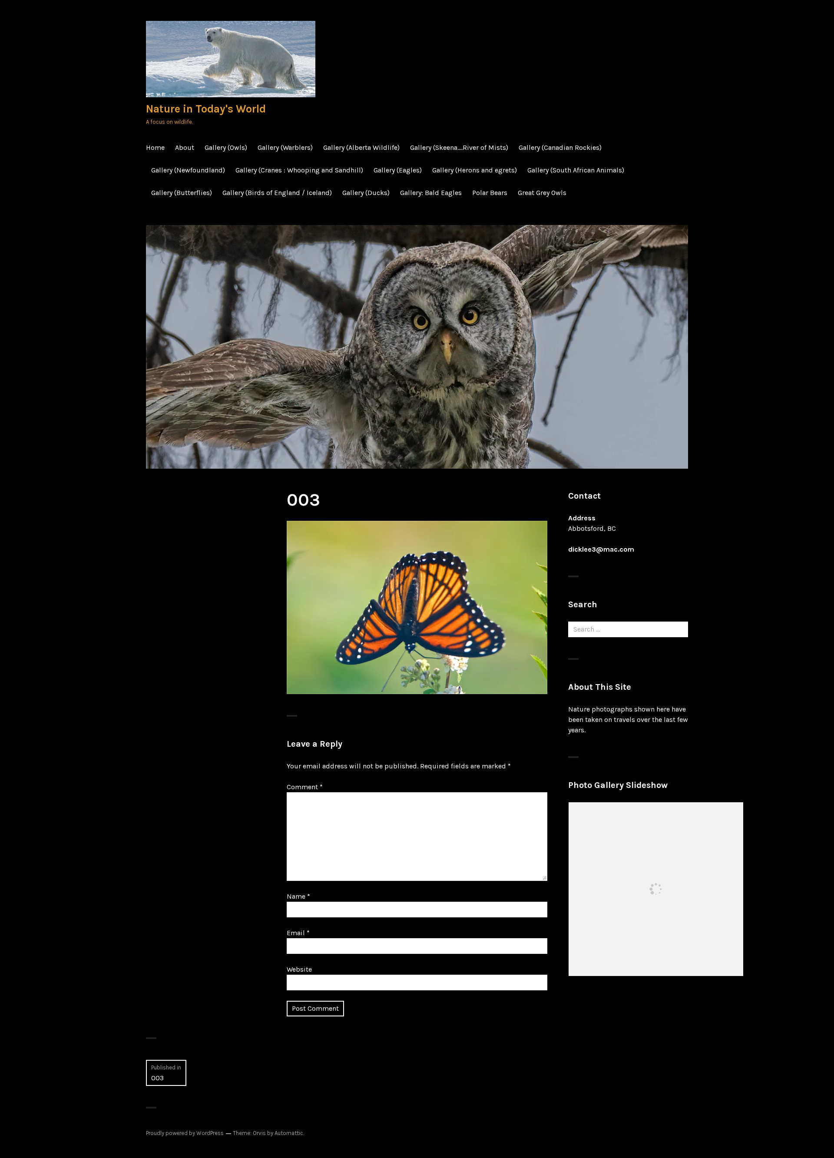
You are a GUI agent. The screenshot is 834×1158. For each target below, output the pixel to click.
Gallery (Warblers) (285, 147)
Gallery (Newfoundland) (188, 170)
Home (155, 147)
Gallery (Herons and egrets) (474, 170)
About (184, 147)
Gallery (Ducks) (366, 193)
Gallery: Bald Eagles (431, 193)
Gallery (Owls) (226, 147)
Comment (305, 787)
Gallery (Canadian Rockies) (560, 147)
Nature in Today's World (206, 109)
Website (299, 969)
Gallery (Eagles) (398, 170)
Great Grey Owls (542, 193)
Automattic (289, 1133)
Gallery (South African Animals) (575, 170)
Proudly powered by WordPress (185, 1133)
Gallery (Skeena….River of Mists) (459, 147)
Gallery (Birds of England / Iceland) (277, 193)
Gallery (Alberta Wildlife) (361, 147)
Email (298, 933)
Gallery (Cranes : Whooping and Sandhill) (299, 170)
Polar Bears (489, 193)
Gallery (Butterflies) (181, 193)
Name (298, 896)
